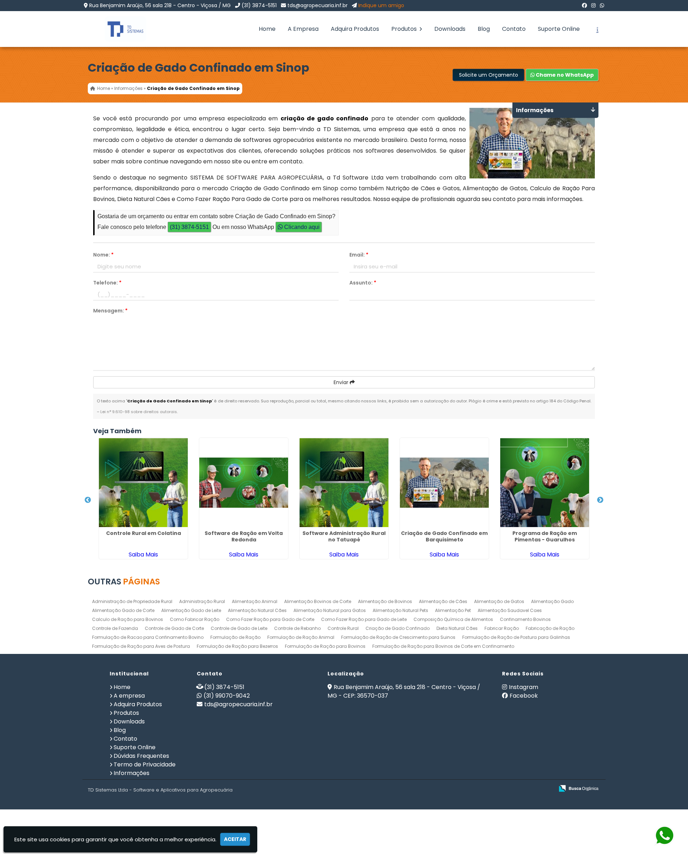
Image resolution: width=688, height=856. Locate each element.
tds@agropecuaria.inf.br (317, 5)
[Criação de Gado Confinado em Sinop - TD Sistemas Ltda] (120, 29)
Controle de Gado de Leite (239, 628)
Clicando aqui (301, 227)
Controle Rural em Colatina (143, 533)
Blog (484, 29)
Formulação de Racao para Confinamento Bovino (148, 637)
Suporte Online (559, 29)
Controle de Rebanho (297, 628)
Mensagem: (110, 310)
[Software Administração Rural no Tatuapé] (344, 482)
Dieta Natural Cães (457, 628)
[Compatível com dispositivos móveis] (545, 789)
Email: (358, 254)
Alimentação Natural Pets (400, 610)
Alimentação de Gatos (499, 601)
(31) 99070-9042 (227, 696)
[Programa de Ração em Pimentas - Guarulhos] (544, 482)
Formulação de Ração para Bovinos (325, 646)
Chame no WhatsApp (564, 74)
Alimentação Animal (254, 601)
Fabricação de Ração (550, 628)
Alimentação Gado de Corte (123, 610)
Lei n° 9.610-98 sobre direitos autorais (138, 412)
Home (267, 29)
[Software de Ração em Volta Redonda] (243, 482)
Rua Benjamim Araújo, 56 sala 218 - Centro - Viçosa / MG (160, 5)
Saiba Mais (143, 554)
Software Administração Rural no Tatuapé (344, 536)
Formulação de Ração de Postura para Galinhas (516, 637)
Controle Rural (343, 628)
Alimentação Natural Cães (257, 610)
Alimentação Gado (552, 601)
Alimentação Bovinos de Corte (317, 601)
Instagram (523, 687)
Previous (87, 500)
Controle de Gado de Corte (174, 628)
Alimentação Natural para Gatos (329, 610)
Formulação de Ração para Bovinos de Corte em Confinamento (443, 646)
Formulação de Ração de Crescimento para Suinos (398, 637)
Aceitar (235, 839)
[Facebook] (584, 5)
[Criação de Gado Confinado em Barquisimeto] (444, 482)
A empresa (129, 696)
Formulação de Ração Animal (300, 637)
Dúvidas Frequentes (141, 756)
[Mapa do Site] (477, 788)
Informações (131, 773)
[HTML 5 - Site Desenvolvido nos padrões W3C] (496, 789)
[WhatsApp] (602, 5)
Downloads (449, 29)
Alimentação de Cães (443, 601)
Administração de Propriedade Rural (132, 601)
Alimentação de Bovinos (385, 601)
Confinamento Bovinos (525, 619)
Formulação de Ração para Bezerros (237, 646)
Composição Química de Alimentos (453, 619)
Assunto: (362, 282)
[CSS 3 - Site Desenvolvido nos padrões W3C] (521, 789)
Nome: (103, 254)
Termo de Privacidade (145, 764)
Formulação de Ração (235, 637)
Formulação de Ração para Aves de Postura (141, 646)
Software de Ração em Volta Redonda (244, 536)
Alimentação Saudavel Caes (510, 610)
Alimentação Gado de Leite (191, 610)
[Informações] (597, 29)
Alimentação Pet (453, 610)
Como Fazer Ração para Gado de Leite (364, 619)
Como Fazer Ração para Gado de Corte (270, 619)
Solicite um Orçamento (488, 74)
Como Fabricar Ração (194, 619)
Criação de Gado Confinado (398, 628)
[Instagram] (593, 5)
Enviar (342, 382)
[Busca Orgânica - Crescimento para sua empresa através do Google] (578, 788)
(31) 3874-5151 (259, 5)
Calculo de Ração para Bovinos (127, 619)
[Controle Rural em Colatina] (143, 482)
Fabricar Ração (501, 628)
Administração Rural (202, 601)
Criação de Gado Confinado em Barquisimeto (444, 536)
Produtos (404, 29)
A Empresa (303, 29)
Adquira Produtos (355, 29)
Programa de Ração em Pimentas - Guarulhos (544, 536)
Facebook (524, 696)
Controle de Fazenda (115, 628)
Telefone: (107, 282)
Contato (514, 29)
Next (600, 500)
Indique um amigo (381, 5)
